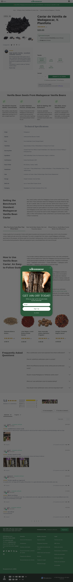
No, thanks (36, 312)
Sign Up (36, 309)
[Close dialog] (50, 268)
